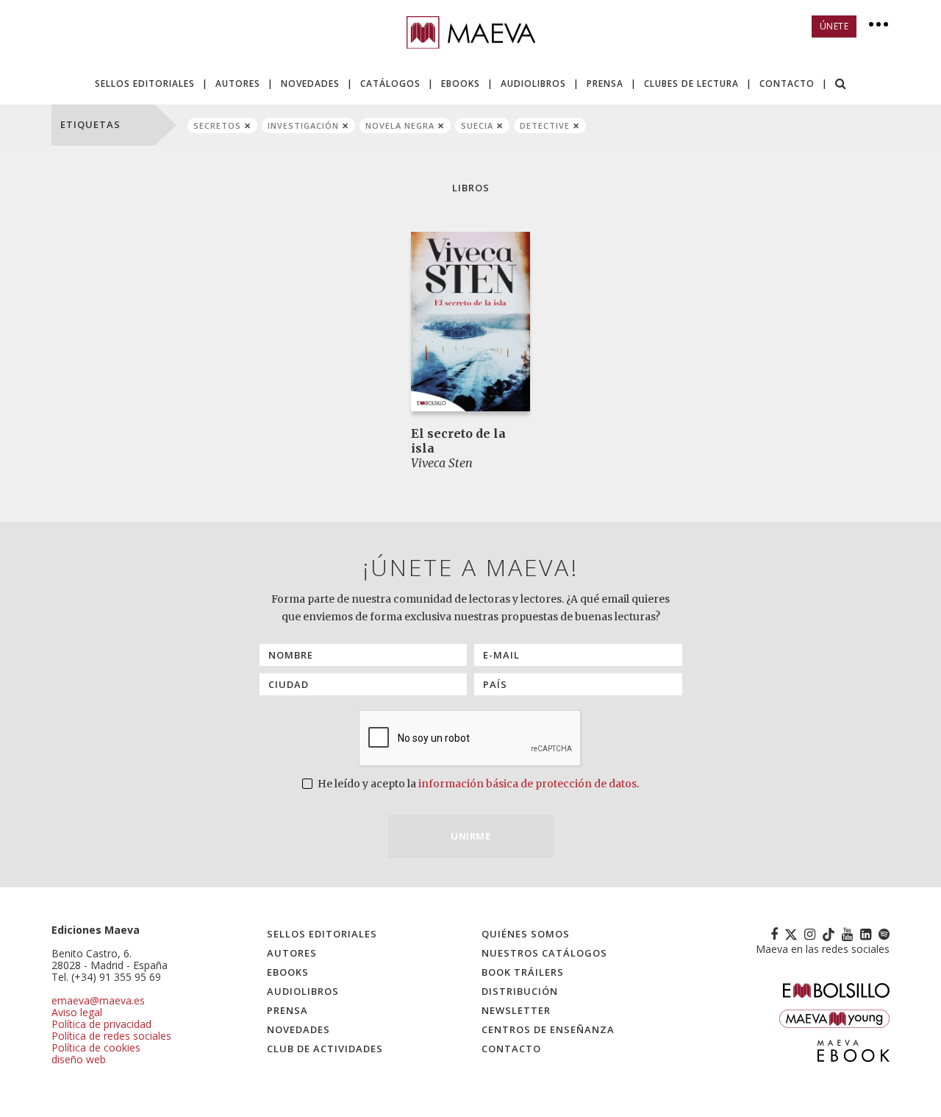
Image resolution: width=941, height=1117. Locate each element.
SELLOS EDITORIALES (145, 83)
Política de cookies (95, 1047)
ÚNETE (834, 26)
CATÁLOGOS (390, 83)
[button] (841, 85)
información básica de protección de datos (527, 783)
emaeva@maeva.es (98, 1000)
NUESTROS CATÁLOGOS (544, 953)
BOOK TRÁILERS (523, 972)
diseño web (78, 1059)
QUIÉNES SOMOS (526, 933)
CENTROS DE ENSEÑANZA (548, 1029)
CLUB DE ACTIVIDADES (325, 1048)
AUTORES (237, 83)
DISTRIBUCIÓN (520, 991)
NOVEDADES (310, 83)
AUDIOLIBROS (533, 83)
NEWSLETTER (516, 1010)
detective (545, 125)
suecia (477, 125)
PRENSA (605, 83)
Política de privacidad (101, 1024)
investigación (303, 125)
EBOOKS (460, 83)
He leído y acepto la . (477, 783)
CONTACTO (787, 83)
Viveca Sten (442, 462)
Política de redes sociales (111, 1036)
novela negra (399, 125)
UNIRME (470, 836)
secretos (217, 125)
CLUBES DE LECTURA (691, 83)
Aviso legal (76, 1012)
